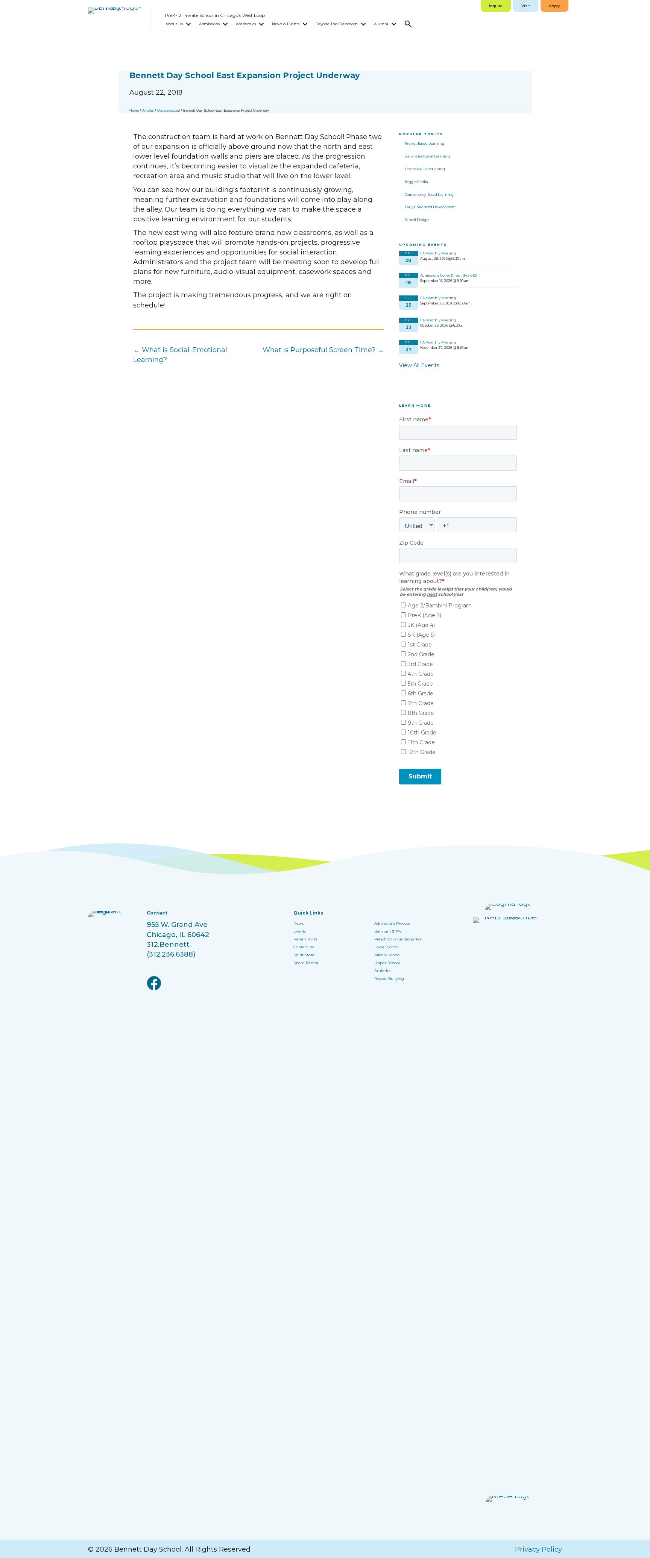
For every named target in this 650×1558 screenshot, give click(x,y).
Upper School (387, 962)
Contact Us (303, 947)
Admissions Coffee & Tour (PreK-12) (448, 275)
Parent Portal (306, 939)
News (298, 923)
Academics (246, 23)
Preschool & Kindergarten (398, 939)
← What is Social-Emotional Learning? (180, 355)
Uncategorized (168, 110)
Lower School (386, 947)
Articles (148, 110)
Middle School (387, 954)
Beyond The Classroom (337, 23)
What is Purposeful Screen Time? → (323, 350)
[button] (188, 24)
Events (299, 931)
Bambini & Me (388, 931)
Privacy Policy (538, 1549)
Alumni (381, 23)
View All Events (419, 365)
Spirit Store (303, 954)
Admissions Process (392, 923)
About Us (174, 23)
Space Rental (305, 962)
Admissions (209, 23)
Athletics (382, 970)
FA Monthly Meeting (438, 253)
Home (134, 110)
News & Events (285, 23)
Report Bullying (389, 978)
